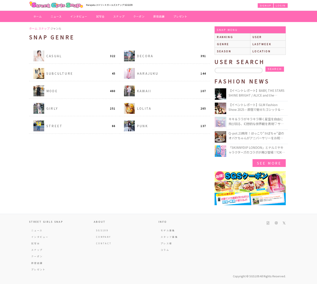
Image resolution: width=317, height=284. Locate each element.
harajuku (171, 73)
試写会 (100, 16)
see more (269, 163)
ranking (225, 37)
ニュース (56, 16)
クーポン (139, 16)
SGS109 (102, 230)
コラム (165, 249)
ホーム (37, 16)
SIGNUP (265, 5)
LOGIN (281, 5)
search (275, 69)
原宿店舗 (159, 16)
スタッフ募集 (169, 236)
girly (80, 108)
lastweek (262, 44)
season (224, 51)
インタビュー (78, 16)
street (80, 126)
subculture (80, 73)
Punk (171, 126)
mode (80, 91)
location (262, 51)
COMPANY (103, 236)
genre (223, 44)
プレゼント (180, 16)
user (257, 37)
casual (80, 56)
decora (171, 56)
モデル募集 (168, 230)
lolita (171, 108)
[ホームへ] (56, 5)
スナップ (119, 16)
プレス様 (166, 243)
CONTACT (104, 243)
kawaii (171, 91)
